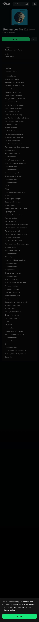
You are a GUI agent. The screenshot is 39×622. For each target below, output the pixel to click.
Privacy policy (8, 610)
